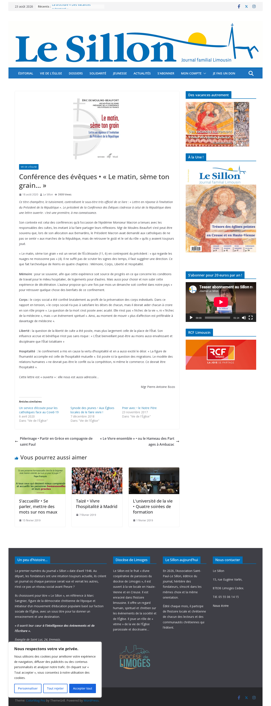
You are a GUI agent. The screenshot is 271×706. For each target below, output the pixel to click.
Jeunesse (120, 73)
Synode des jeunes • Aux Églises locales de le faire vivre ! (92, 410)
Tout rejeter (55, 688)
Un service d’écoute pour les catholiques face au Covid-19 (39, 410)
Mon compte (191, 73)
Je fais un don (224, 73)
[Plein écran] (251, 318)
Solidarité (98, 73)
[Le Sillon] (135, 24)
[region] (55, 670)
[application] (221, 302)
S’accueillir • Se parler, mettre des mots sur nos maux (38, 506)
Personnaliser (28, 688)
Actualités (142, 73)
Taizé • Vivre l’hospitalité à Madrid (96, 503)
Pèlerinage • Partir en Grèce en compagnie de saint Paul (56, 441)
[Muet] (244, 318)
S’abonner (166, 73)
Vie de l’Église (51, 73)
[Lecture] (191, 318)
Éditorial (25, 73)
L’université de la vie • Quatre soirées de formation (153, 506)
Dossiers (76, 73)
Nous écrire (221, 606)
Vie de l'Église (29, 166)
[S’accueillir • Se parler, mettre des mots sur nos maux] (40, 470)
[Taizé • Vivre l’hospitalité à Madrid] (97, 470)
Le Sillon (48, 194)
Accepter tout (82, 688)
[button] (204, 73)
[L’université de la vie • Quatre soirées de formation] (154, 470)
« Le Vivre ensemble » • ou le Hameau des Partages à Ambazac (137, 441)
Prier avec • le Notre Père (139, 408)
